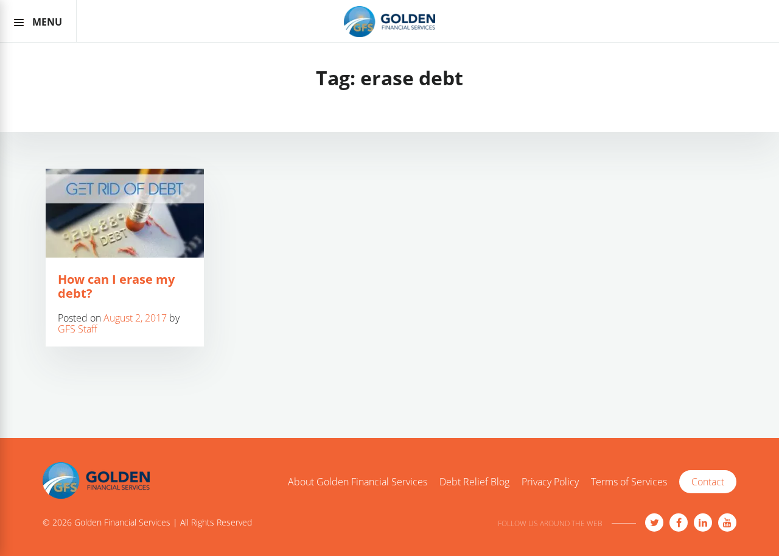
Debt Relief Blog (474, 482)
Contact (707, 481)
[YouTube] (727, 522)
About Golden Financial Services (357, 482)
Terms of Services (629, 482)
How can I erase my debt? (116, 286)
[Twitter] (654, 522)
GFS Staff (77, 329)
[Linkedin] (703, 522)
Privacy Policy (550, 482)
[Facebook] (678, 522)
